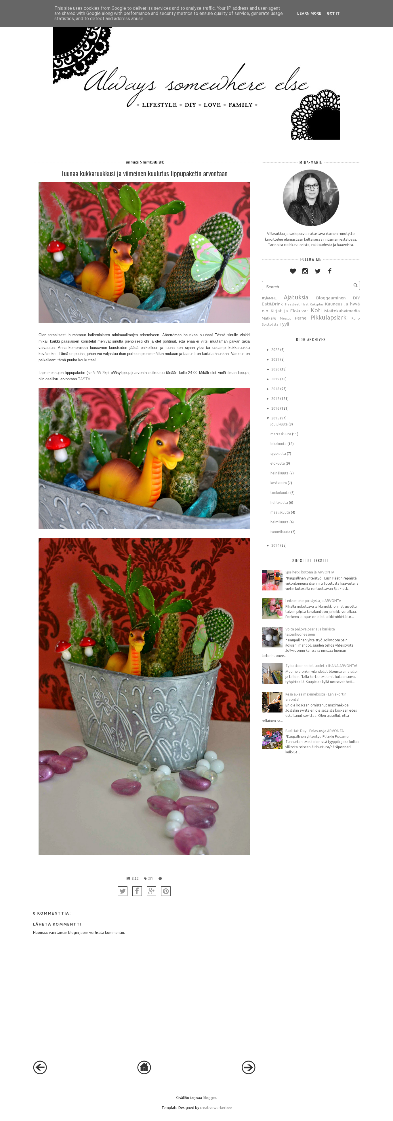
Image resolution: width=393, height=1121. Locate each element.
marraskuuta (280, 434)
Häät (305, 304)
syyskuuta (278, 453)
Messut (285, 318)
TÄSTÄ (84, 379)
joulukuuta (279, 424)
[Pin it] (165, 891)
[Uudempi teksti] (40, 1073)
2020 (275, 369)
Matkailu (269, 318)
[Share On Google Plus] (151, 891)
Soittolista (270, 324)
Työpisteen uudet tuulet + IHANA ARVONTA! (321, 666)
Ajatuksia (296, 297)
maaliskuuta (280, 512)
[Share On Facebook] (137, 891)
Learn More (309, 13)
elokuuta (277, 463)
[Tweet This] (122, 891)
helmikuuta (279, 522)
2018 (275, 389)
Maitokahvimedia (342, 310)
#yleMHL (269, 298)
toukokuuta (279, 493)
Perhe (300, 317)
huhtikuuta (279, 502)
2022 (275, 350)
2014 (275, 545)
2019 (275, 379)
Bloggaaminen (331, 297)
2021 (275, 359)
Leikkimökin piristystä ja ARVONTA (313, 601)
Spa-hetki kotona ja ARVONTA (309, 572)
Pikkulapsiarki (329, 317)
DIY (150, 878)
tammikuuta (280, 532)
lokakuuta (278, 444)
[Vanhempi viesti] (248, 1073)
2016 (275, 408)
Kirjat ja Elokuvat (289, 310)
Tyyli (284, 323)
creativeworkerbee (216, 1107)
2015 (275, 418)
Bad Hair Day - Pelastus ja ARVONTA (314, 731)
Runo (356, 318)
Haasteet (292, 304)
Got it (333, 13)
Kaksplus (316, 304)
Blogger (209, 1098)
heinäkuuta (279, 473)
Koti (316, 310)
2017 (275, 398)
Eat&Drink (272, 303)
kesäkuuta (278, 483)
